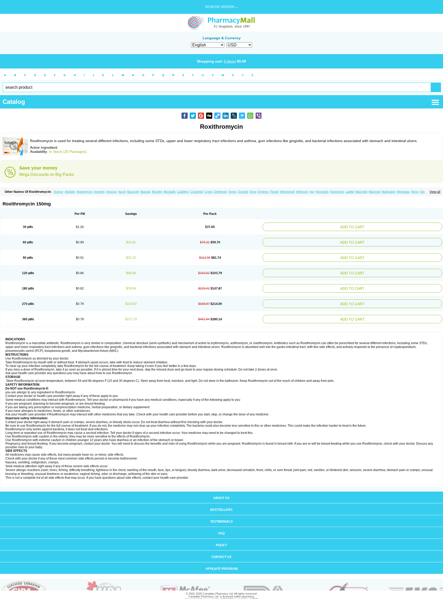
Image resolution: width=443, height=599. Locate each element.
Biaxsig (145, 192)
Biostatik (170, 192)
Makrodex (389, 192)
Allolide (70, 192)
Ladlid (349, 192)
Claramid (196, 192)
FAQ (221, 526)
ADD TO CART (383, 226)
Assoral (111, 192)
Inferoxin (302, 192)
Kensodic (322, 192)
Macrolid (361, 192)
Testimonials (221, 514)
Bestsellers (221, 502)
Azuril (122, 192)
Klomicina (337, 192)
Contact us (221, 550)
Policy (221, 538)
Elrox (253, 192)
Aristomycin (84, 192)
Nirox (415, 192)
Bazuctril (133, 192)
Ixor (312, 192)
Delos (232, 192)
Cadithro (183, 192)
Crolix (208, 192)
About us (221, 491)
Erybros (263, 192)
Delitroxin (220, 192)
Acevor (58, 192)
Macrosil (374, 192)
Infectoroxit (287, 192)
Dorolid (243, 192)
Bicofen (157, 192)
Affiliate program (222, 561)
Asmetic (99, 192)
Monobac (403, 192)
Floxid (274, 192)
